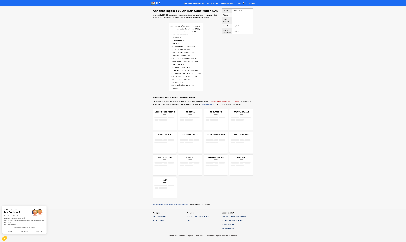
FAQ (239, 3)
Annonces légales (227, 3)
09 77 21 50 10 (250, 3)
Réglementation (228, 228)
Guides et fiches (228, 224)
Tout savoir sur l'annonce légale (234, 216)
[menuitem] (193, 3)
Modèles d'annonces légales (232, 220)
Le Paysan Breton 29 (208, 104)
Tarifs (189, 220)
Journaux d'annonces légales (198, 216)
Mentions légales (159, 216)
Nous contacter (158, 220)
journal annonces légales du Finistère (225, 101)
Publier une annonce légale (194, 3)
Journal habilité (212, 3)
